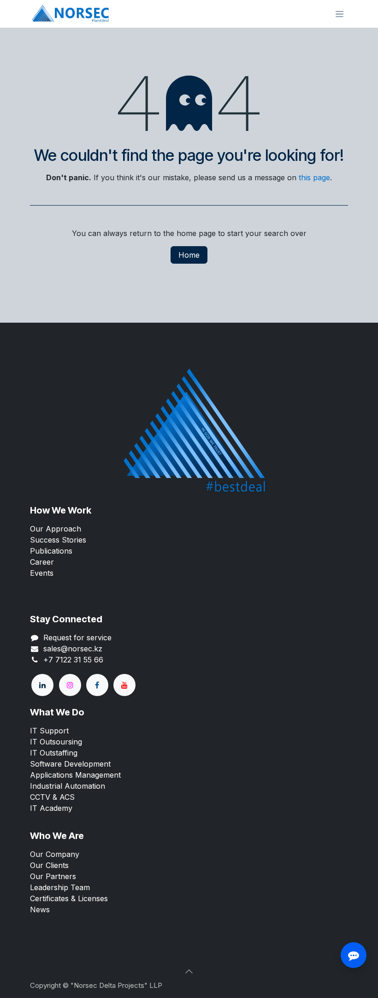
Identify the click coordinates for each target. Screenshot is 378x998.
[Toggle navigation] (339, 14)
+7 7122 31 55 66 (73, 659)
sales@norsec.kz (72, 648)
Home (189, 255)
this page (314, 177)
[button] (189, 971)
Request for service (77, 637)
